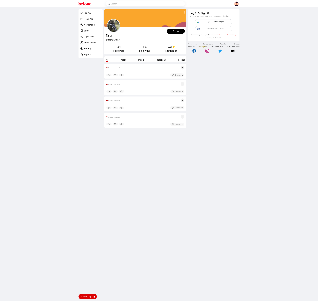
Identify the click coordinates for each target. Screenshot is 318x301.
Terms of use (192, 44)
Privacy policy (231, 35)
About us (191, 47)
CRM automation (217, 47)
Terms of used (218, 35)
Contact (236, 44)
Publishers (223, 44)
